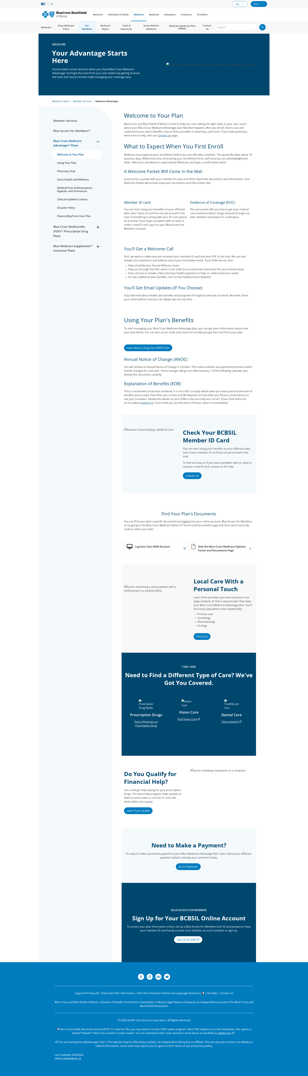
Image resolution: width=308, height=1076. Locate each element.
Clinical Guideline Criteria (72, 199)
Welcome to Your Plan (70, 154)
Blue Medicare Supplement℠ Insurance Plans (73, 248)
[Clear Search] (253, 27)
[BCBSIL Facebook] (141, 977)
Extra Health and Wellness (73, 179)
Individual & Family (118, 14)
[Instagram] (150, 977)
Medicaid (154, 14)
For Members (87, 27)
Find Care (202, 636)
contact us (147, 403)
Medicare (139, 14)
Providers (202, 14)
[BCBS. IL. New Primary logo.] (64, 14)
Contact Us (207, 27)
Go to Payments (188, 866)
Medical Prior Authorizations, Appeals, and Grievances (75, 189)
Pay (238, 4)
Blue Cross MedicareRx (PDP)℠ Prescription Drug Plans (70, 231)
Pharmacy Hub (66, 171)
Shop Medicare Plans (66, 27)
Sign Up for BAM (187, 939)
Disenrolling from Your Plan (74, 216)
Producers (186, 14)
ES (52, 4)
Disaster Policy (66, 207)
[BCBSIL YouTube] (167, 977)
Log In (257, 3)
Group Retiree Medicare (151, 27)
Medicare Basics (105, 27)
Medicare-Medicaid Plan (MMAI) (182, 27)
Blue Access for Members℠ (72, 131)
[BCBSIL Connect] (158, 977)
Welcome (98, 14)
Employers (170, 14)
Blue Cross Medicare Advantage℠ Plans (67, 143)
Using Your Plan (66, 163)
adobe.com (224, 1033)
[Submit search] (262, 27)
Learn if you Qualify (138, 810)
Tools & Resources (126, 27)
